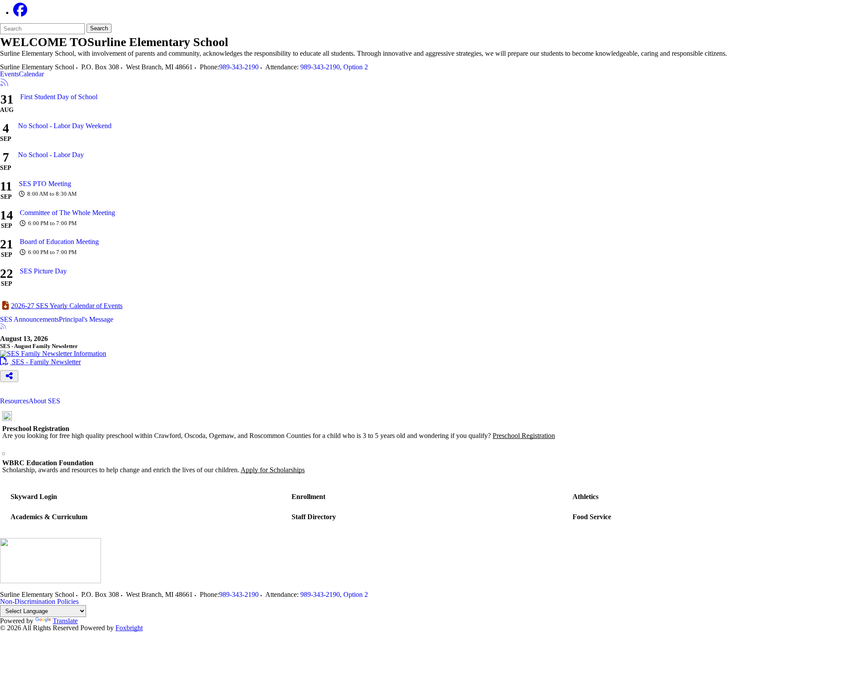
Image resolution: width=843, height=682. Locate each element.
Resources (14, 401)
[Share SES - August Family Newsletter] (9, 376)
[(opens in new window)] (53, 353)
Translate (65, 621)
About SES (44, 401)
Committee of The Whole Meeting (67, 212)
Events (9, 74)
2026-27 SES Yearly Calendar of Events (66, 305)
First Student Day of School (58, 97)
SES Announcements (29, 319)
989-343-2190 (239, 67)
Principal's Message (86, 319)
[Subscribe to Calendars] (4, 83)
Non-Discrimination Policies (39, 601)
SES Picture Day (43, 271)
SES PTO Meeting (45, 183)
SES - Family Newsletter (40, 362)
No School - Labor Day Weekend (65, 125)
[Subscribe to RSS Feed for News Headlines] (3, 327)
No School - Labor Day (51, 154)
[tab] (9, 74)
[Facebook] (20, 12)
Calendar (31, 74)
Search (99, 28)
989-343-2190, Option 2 (334, 67)
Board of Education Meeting (59, 241)
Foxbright (129, 628)
